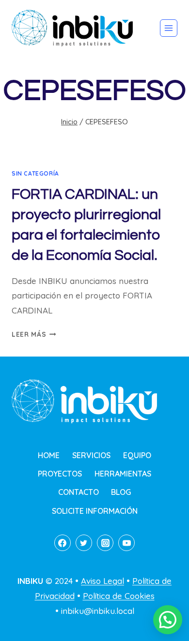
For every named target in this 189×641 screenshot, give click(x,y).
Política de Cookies (119, 596)
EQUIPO (137, 455)
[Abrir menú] (168, 28)
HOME (49, 455)
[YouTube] (126, 543)
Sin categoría (35, 173)
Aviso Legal (102, 581)
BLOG (121, 492)
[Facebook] (62, 543)
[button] (167, 619)
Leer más (34, 334)
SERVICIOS (91, 455)
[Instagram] (105, 543)
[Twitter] (84, 543)
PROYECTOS (60, 473)
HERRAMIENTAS (122, 473)
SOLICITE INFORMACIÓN (95, 511)
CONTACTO (78, 492)
